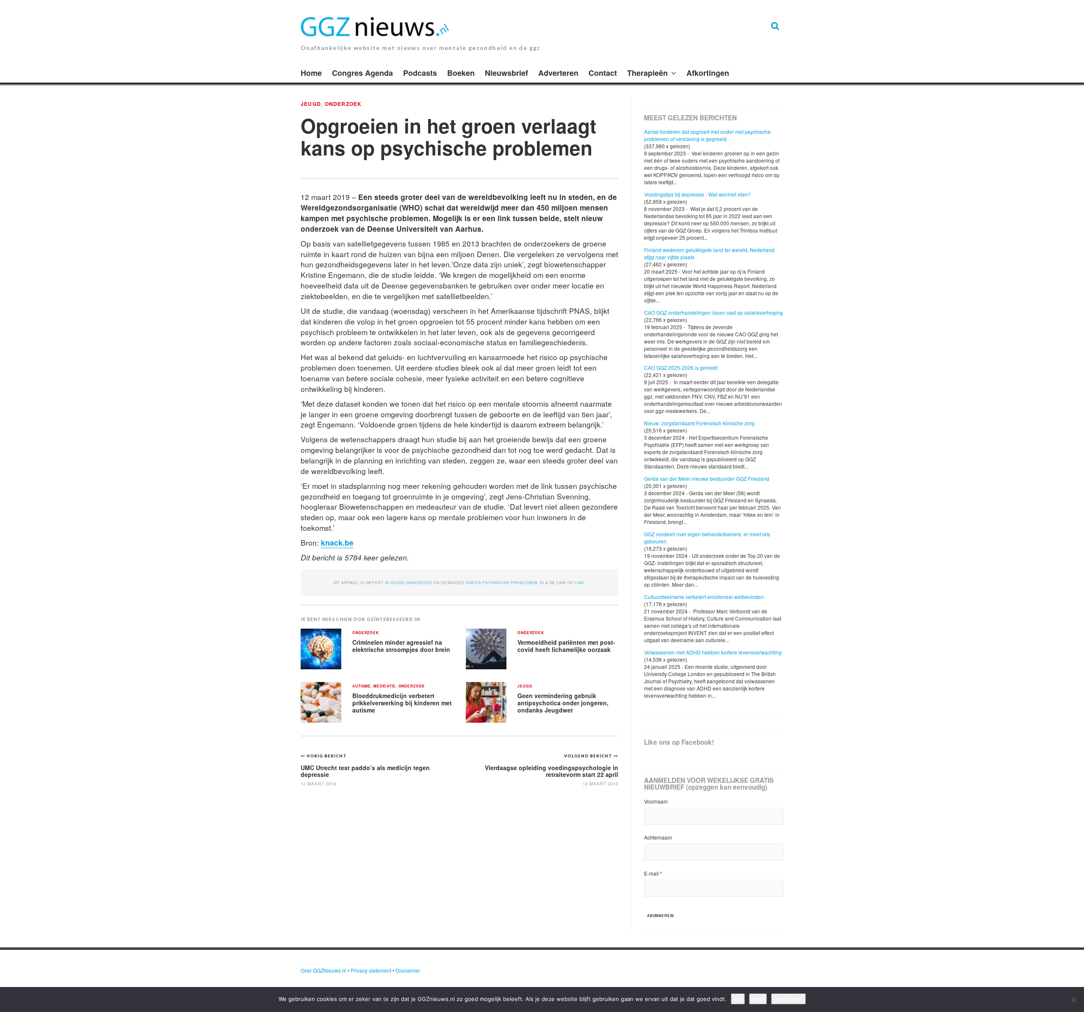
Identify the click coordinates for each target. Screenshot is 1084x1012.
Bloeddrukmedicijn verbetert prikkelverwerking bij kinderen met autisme (402, 702)
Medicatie (384, 686)
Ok (737, 998)
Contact (603, 72)
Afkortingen (707, 72)
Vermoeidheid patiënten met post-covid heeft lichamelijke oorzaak (566, 646)
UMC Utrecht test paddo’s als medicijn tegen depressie (365, 770)
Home (311, 72)
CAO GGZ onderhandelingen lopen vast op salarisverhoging (713, 312)
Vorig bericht (327, 755)
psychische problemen (509, 582)
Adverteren (558, 72)
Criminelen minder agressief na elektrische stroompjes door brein (401, 646)
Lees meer (788, 998)
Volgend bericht (589, 755)
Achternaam (658, 837)
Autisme (361, 686)
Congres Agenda (362, 72)
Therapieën (647, 72)
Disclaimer (407, 970)
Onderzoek (343, 103)
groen (473, 582)
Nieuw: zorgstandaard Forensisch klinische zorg (699, 423)
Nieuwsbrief (506, 72)
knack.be (337, 542)
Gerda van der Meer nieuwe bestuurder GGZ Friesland (706, 478)
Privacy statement (371, 970)
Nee (757, 998)
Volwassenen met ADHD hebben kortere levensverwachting (713, 652)
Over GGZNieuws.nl (323, 970)
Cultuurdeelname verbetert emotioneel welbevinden (704, 596)
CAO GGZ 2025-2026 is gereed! (681, 367)
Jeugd (311, 103)
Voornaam (656, 801)
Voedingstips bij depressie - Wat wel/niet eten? (697, 194)
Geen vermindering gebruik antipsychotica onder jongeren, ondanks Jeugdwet (562, 702)
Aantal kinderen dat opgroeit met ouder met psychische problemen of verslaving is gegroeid (707, 135)
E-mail (653, 873)
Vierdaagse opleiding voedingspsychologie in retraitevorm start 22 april (551, 770)
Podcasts (420, 72)
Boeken (461, 72)
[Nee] (1073, 999)
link (579, 582)
